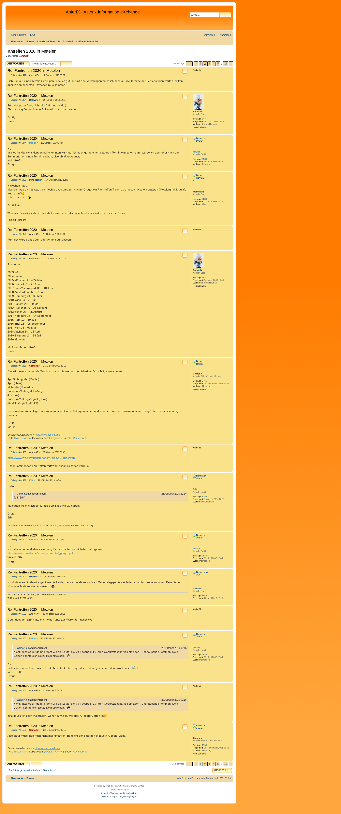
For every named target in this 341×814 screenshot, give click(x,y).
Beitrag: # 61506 (18, 690)
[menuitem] (31, 35)
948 (204, 119)
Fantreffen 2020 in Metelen (31, 51)
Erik (195, 489)
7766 (204, 381)
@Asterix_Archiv (53, 438)
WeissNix (197, 588)
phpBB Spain (123, 789)
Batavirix (197, 111)
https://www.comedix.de (47, 434)
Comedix (24, 56)
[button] (189, 63)
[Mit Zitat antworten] (184, 71)
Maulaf (196, 152)
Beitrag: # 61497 (18, 480)
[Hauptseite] (36, 18)
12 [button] (225, 63)
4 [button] (213, 63)
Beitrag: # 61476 (18, 234)
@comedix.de (80, 438)
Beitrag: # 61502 (18, 576)
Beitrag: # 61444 (18, 143)
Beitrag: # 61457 (18, 180)
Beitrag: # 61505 (18, 638)
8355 (204, 496)
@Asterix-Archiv (22, 438)
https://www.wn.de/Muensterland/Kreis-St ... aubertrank (41, 457)
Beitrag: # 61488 (18, 366)
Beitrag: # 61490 (18, 452)
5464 (204, 595)
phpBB (109, 786)
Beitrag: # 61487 (18, 258)
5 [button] (218, 63)
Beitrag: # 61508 (18, 730)
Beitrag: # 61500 (18, 539)
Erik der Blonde (64, 526)
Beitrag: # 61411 (18, 75)
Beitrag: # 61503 (18, 614)
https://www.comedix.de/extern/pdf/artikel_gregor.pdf (40, 553)
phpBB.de (133, 793)
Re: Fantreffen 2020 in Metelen (33, 70)
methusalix (198, 191)
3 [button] (209, 63)
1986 (204, 159)
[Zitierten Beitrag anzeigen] (49, 494)
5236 (204, 199)
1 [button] (200, 63)
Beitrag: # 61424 (18, 100)
